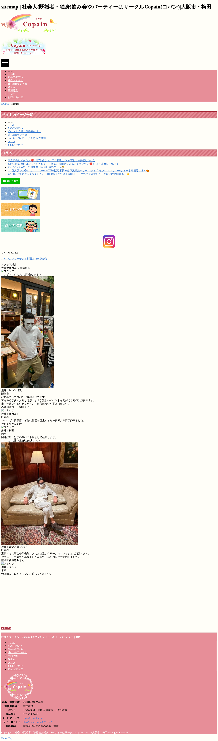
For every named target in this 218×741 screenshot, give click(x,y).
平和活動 (13, 90)
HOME (11, 74)
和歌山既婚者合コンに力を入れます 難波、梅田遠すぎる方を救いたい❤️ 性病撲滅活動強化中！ (63, 163)
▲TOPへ (6, 628)
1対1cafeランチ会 (17, 83)
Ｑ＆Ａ (11, 87)
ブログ (11, 93)
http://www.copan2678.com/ (37, 722)
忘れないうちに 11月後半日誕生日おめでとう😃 (36, 167)
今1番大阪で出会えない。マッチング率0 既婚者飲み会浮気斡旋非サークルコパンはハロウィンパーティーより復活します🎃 (78, 170)
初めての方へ (15, 77)
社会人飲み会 (15, 80)
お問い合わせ (15, 97)
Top (10, 738)
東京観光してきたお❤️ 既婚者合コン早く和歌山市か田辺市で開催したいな (51, 160)
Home (4, 738)
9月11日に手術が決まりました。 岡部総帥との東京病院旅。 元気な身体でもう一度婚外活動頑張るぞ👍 (69, 174)
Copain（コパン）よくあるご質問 (27, 138)
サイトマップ (15, 669)
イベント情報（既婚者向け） (24, 131)
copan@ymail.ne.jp (32, 718)
